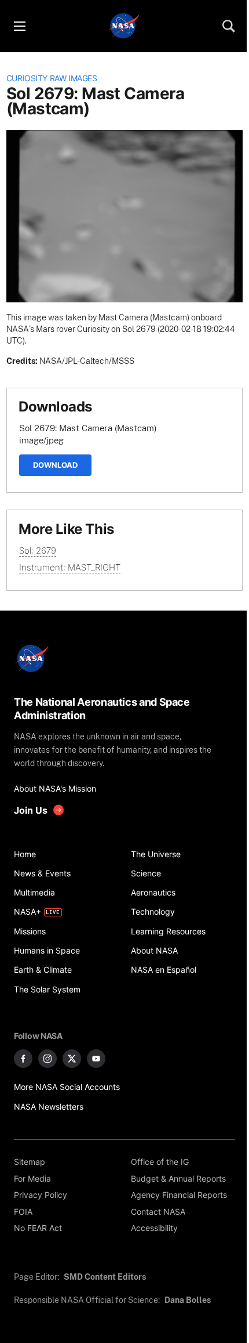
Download (55, 465)
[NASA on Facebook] (23, 1058)
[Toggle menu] (19, 26)
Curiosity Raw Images (51, 78)
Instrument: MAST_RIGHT (69, 567)
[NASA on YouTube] (96, 1058)
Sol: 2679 (37, 550)
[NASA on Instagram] (47, 1058)
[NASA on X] (72, 1058)
